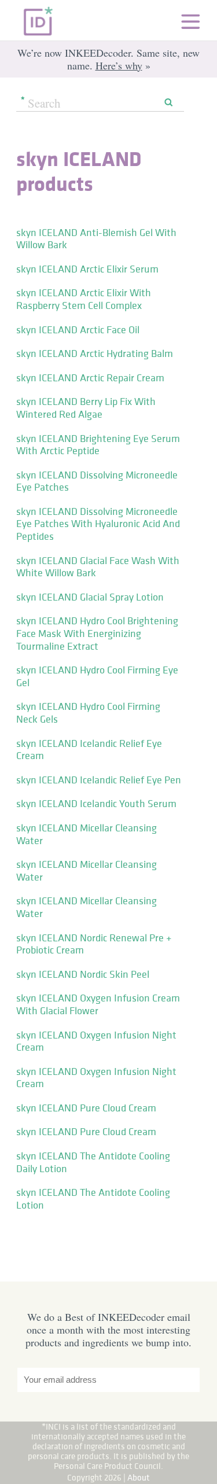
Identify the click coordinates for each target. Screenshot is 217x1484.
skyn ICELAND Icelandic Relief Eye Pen (98, 780)
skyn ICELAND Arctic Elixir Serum (87, 269)
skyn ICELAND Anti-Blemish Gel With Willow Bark (96, 239)
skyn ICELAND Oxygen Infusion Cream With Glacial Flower (98, 1004)
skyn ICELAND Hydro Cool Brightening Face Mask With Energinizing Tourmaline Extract (97, 633)
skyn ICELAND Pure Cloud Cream (86, 1108)
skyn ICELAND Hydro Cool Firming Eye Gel (97, 676)
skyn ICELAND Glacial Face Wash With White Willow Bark (97, 567)
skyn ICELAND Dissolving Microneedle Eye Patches (97, 481)
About (138, 1477)
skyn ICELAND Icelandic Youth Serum (96, 803)
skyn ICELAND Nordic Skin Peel (82, 974)
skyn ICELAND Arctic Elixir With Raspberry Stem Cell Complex (83, 299)
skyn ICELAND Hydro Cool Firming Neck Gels (88, 713)
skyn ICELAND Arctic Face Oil (77, 329)
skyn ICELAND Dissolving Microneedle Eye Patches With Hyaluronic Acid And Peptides (98, 524)
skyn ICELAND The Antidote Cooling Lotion (93, 1198)
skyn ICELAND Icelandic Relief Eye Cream (89, 750)
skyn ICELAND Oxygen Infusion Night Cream (96, 1041)
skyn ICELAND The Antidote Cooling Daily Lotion (93, 1162)
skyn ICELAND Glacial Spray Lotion (90, 597)
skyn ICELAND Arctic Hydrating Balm (94, 353)
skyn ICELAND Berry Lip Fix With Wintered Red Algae (86, 408)
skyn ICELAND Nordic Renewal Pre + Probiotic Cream (93, 944)
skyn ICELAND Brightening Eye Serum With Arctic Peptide (98, 445)
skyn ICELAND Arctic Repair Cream (90, 377)
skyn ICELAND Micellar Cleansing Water (86, 834)
